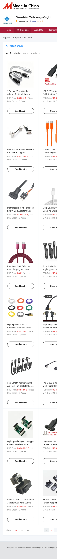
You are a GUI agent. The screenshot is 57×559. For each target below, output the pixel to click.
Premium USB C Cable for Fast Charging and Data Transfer (18, 269)
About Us (38, 29)
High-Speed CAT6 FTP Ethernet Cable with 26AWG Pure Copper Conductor (19, 327)
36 (22, 530)
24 (16, 530)
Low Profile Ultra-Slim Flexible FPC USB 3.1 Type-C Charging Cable (20, 152)
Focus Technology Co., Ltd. (37, 547)
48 (28, 530)
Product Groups (15, 45)
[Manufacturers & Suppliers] (21, 5)
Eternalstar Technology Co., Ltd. (34, 17)
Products (24, 29)
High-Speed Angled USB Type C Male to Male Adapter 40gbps (20, 444)
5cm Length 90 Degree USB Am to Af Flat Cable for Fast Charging (19, 385)
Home (8, 29)
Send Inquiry (21, 111)
